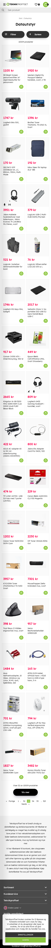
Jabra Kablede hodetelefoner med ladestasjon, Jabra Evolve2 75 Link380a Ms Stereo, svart (12, 219)
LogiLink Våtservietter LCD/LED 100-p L (37, 265)
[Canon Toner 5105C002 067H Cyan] (13, 522)
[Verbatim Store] (37, 290)
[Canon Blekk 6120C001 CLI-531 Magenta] (37, 477)
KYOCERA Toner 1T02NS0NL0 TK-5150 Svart (12, 586)
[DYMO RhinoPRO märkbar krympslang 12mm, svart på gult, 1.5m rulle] (13, 704)
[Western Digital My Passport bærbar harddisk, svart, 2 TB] (37, 56)
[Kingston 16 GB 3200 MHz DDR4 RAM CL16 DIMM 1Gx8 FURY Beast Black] (13, 382)
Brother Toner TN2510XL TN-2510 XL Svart (37, 124)
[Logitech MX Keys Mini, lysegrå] (13, 290)
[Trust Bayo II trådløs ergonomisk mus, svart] (13, 609)
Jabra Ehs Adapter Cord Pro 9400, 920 (36, 450)
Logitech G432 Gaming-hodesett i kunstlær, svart (36, 403)
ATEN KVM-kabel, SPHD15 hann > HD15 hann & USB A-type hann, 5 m (37, 677)
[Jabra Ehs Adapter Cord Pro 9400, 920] (37, 430)
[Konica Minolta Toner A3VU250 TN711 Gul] (37, 751)
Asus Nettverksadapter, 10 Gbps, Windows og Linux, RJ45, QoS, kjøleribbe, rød (12, 678)
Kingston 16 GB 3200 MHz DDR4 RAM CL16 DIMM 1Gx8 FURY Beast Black (12, 405)
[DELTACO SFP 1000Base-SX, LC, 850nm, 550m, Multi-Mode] (13, 148)
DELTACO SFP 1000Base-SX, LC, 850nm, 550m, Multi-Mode (12, 171)
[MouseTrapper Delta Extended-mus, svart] (37, 564)
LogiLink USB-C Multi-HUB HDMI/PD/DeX (37, 215)
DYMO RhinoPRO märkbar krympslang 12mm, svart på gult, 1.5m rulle (12, 726)
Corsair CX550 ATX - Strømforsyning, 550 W (13, 357)
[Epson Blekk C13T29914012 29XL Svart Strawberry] (37, 337)
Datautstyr (28, 18)
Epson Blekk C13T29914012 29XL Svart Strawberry (36, 358)
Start (20, 18)
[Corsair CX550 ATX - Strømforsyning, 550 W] (13, 337)
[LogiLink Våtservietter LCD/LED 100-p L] (37, 245)
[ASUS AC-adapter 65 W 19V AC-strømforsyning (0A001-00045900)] (13, 430)
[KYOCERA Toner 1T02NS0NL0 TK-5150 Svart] (13, 564)
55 (37, 801)
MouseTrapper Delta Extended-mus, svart (37, 584)
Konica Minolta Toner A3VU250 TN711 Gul (37, 771)
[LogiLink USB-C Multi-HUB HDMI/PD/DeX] (37, 196)
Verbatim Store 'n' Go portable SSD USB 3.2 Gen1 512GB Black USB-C (37, 313)
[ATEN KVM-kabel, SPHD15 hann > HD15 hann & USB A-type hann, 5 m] (37, 654)
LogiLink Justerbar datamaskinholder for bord (12, 266)
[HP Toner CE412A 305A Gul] (37, 522)
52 (24, 801)
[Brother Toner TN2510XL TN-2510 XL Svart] (37, 103)
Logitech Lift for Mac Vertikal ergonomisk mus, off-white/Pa (37, 725)
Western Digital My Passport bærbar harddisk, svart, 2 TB (37, 77)
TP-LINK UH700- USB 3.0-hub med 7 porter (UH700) (12, 498)
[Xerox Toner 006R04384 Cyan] (13, 751)
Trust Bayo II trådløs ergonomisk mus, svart (13, 629)
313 (44, 801)
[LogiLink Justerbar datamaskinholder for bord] (13, 245)
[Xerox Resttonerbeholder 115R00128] (37, 609)
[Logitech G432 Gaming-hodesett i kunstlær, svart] (37, 382)
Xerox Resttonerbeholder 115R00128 (36, 630)
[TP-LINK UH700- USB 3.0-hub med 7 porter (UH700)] (13, 477)
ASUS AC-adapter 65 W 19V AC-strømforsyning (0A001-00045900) (12, 452)
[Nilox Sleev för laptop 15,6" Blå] (37, 148)
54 (33, 801)
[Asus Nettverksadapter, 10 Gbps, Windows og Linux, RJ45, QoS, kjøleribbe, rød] (13, 654)
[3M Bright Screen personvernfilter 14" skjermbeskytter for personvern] (13, 56)
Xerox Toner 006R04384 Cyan (10, 771)
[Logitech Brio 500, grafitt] (13, 103)
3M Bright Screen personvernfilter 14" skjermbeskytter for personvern (11, 78)
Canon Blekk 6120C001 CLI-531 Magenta (37, 497)
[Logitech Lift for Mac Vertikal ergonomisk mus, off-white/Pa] (37, 704)
